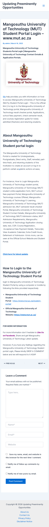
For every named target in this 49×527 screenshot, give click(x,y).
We (4, 97)
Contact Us (24, 515)
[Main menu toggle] (43, 5)
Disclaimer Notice (24, 521)
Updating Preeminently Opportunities (20, 5)
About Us (24, 512)
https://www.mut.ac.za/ (25, 315)
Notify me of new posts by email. (22, 474)
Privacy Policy (24, 518)
